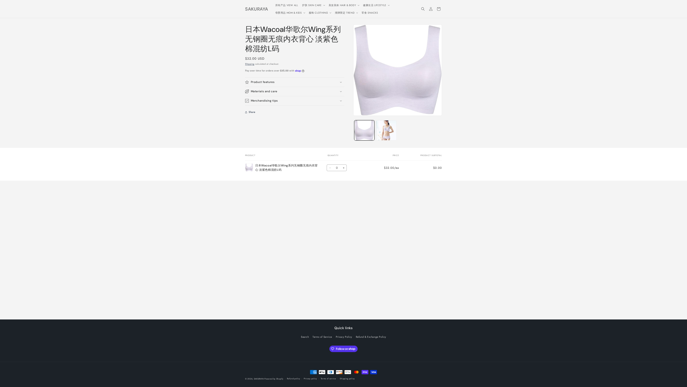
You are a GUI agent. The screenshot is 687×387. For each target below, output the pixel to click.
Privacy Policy (344, 337)
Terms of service (328, 378)
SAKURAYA (259, 378)
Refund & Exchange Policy (371, 337)
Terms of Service (322, 337)
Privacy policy (310, 378)
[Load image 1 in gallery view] (364, 130)
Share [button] (252, 112)
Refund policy (293, 378)
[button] (313, 5)
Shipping (249, 64)
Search (305, 337)
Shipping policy (347, 378)
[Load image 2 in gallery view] (386, 130)
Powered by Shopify (273, 378)
